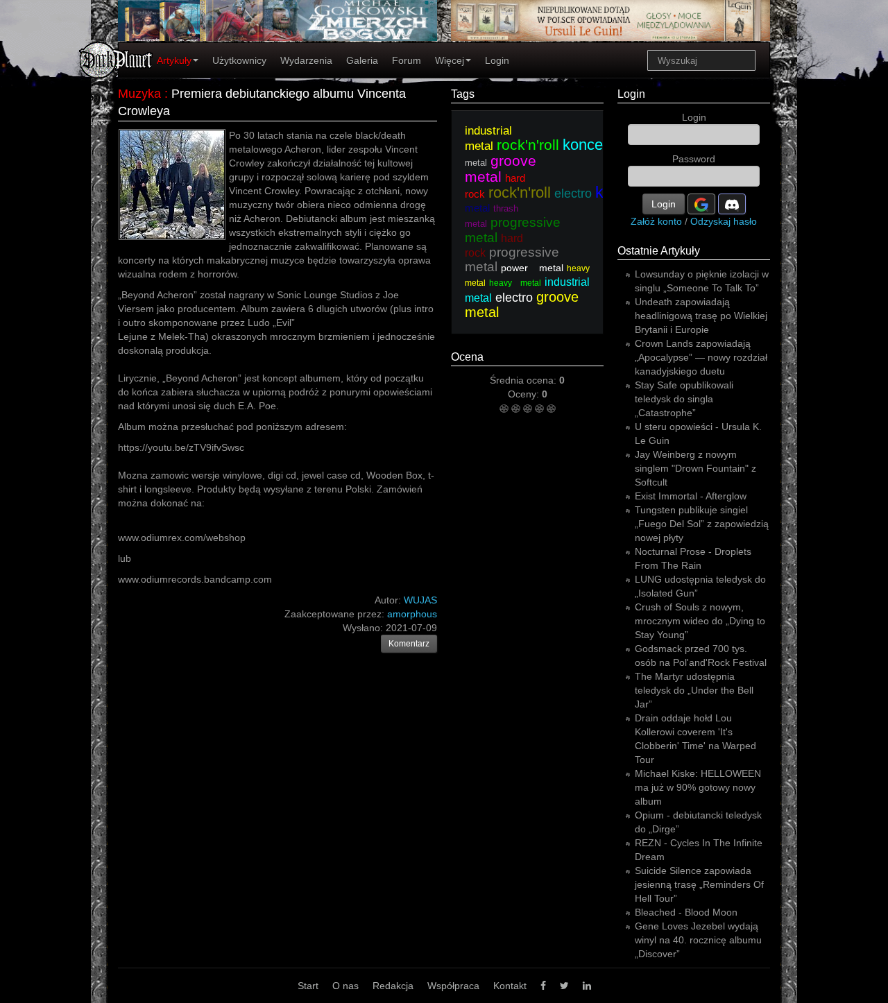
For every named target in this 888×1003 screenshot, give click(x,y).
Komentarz (408, 644)
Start (308, 985)
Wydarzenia (306, 60)
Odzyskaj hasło (723, 221)
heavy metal (515, 283)
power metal (532, 267)
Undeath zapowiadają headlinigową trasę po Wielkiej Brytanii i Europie (701, 315)
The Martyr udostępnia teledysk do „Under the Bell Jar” (694, 690)
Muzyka (139, 94)
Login (497, 60)
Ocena (467, 357)
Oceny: (525, 394)
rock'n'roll (528, 145)
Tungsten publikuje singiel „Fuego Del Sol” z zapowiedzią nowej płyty (702, 523)
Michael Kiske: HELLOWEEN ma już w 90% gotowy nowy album (698, 787)
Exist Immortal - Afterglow (690, 496)
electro (573, 193)
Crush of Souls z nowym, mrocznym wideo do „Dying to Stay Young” (700, 620)
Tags (463, 94)
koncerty (591, 144)
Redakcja (393, 985)
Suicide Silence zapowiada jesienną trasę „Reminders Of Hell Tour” (699, 884)
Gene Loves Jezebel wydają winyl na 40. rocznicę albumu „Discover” (698, 939)
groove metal (500, 169)
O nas (345, 985)
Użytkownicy (239, 60)
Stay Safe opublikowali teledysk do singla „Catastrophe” (684, 398)
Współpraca (453, 985)
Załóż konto (656, 221)
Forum (406, 60)
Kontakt (510, 985)
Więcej (449, 60)
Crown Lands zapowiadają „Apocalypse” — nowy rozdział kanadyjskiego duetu (701, 357)
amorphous (412, 613)
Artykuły (174, 60)
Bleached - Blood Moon (686, 912)
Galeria (362, 60)
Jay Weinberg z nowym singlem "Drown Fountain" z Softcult (695, 468)
